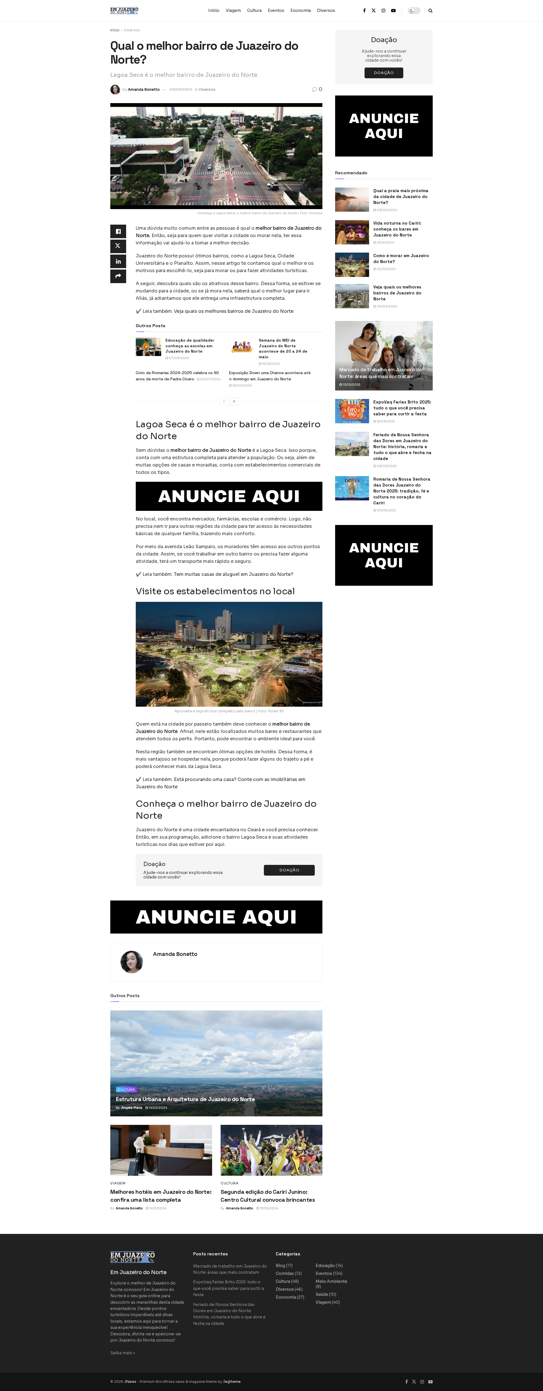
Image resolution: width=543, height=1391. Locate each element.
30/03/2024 (386, 306)
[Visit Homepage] (135, 10)
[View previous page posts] (224, 401)
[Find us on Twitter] (373, 10)
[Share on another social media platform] (118, 276)
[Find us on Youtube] (393, 10)
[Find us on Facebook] (364, 10)
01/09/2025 (386, 510)
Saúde (322, 1294)
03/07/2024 (209, 379)
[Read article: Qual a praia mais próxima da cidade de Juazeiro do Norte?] (352, 200)
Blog (280, 1265)
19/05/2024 (268, 1208)
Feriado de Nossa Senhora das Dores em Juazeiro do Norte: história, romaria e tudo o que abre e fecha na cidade (402, 446)
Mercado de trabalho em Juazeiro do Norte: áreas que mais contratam (380, 372)
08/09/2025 (386, 466)
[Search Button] (430, 10)
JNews (130, 1381)
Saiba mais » (122, 1352)
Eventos (276, 10)
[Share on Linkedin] (118, 261)
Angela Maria (131, 1108)
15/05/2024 (270, 364)
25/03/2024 (242, 385)
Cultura (254, 10)
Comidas (285, 1273)
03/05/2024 (181, 89)
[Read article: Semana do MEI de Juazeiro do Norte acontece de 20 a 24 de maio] (242, 347)
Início (213, 10)
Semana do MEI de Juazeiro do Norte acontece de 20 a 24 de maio (283, 348)
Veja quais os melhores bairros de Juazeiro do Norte (397, 292)
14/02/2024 (157, 1108)
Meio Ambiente (331, 1281)
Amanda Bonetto (144, 89)
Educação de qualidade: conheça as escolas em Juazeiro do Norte (189, 346)
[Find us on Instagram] (383, 10)
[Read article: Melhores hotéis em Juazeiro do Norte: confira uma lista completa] (161, 1150)
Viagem (233, 10)
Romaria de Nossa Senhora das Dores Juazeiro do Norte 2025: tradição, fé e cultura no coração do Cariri (401, 490)
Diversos (326, 10)
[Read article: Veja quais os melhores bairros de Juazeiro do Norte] (352, 296)
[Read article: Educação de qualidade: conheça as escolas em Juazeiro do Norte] (148, 347)
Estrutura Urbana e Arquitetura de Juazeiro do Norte (185, 1099)
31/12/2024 (385, 242)
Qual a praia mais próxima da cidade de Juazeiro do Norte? (400, 196)
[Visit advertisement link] (229, 496)
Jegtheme (232, 1381)
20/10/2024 (386, 269)
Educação (325, 1265)
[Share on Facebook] (118, 231)
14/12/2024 (157, 1208)
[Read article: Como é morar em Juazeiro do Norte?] (352, 265)
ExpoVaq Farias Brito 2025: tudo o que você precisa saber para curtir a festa (402, 407)
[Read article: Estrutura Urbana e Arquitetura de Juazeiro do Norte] (216, 1063)
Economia (300, 10)
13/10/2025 (351, 385)
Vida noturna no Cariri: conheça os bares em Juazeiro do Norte (397, 229)
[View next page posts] (234, 401)
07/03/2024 (178, 358)
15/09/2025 (385, 421)
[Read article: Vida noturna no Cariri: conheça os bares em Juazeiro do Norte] (352, 232)
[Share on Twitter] (118, 246)
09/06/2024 (386, 210)
